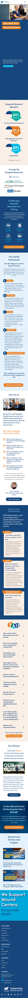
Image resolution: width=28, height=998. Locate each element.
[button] (20, 2)
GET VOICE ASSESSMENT (13, 385)
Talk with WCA (8, 66)
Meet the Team (14, 499)
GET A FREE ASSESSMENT (14, 827)
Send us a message (14, 736)
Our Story (14, 795)
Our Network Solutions (14, 247)
